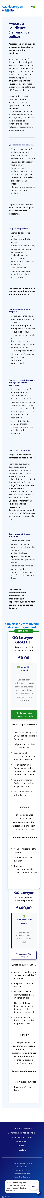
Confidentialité (22, 1167)
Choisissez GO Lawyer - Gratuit (24, 714)
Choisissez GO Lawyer (23, 955)
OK (33, 1186)
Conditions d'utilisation (22, 1173)
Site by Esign (7, 1197)
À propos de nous (22, 1137)
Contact (22, 1145)
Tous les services (22, 1128)
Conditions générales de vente (22, 1163)
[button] (24, 760)
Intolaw (22, 1150)
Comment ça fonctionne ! (22, 1132)
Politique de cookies (22, 1170)
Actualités (22, 1141)
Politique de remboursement (22, 1177)
